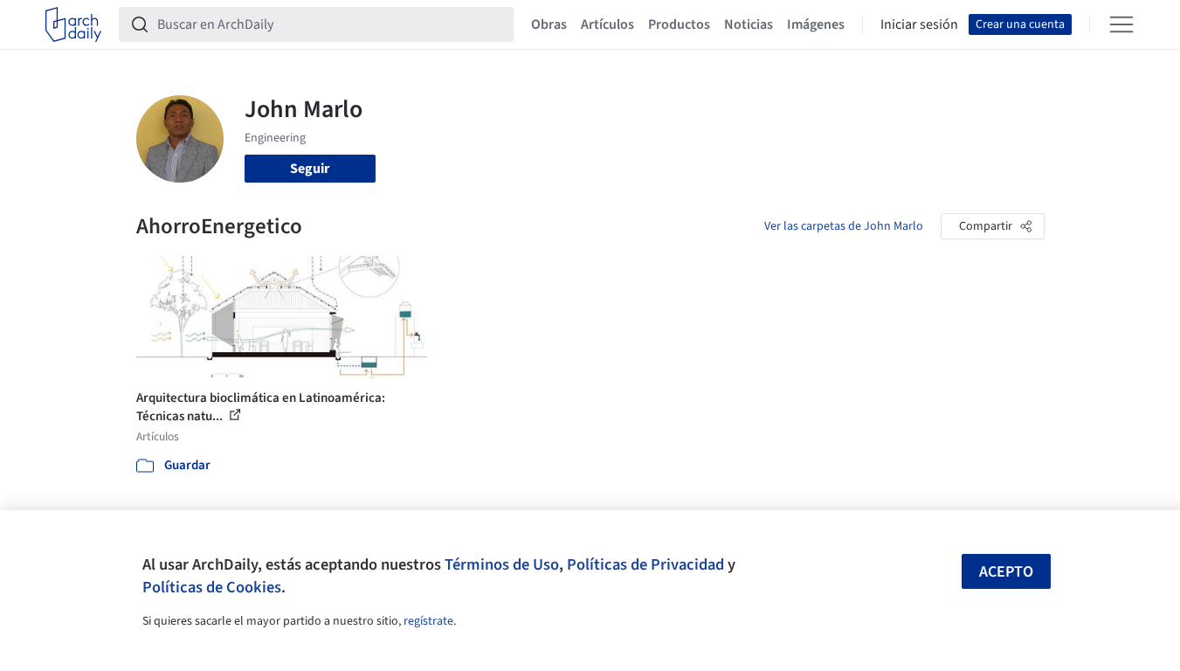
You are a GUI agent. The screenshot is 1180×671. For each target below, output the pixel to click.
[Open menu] (1121, 24)
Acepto (1006, 572)
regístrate (428, 621)
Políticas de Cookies (211, 587)
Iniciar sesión (919, 24)
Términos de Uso (502, 564)
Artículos (607, 24)
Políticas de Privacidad (645, 564)
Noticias (748, 24)
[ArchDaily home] (73, 24)
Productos (679, 24)
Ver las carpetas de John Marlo (843, 226)
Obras (549, 24)
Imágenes (816, 24)
